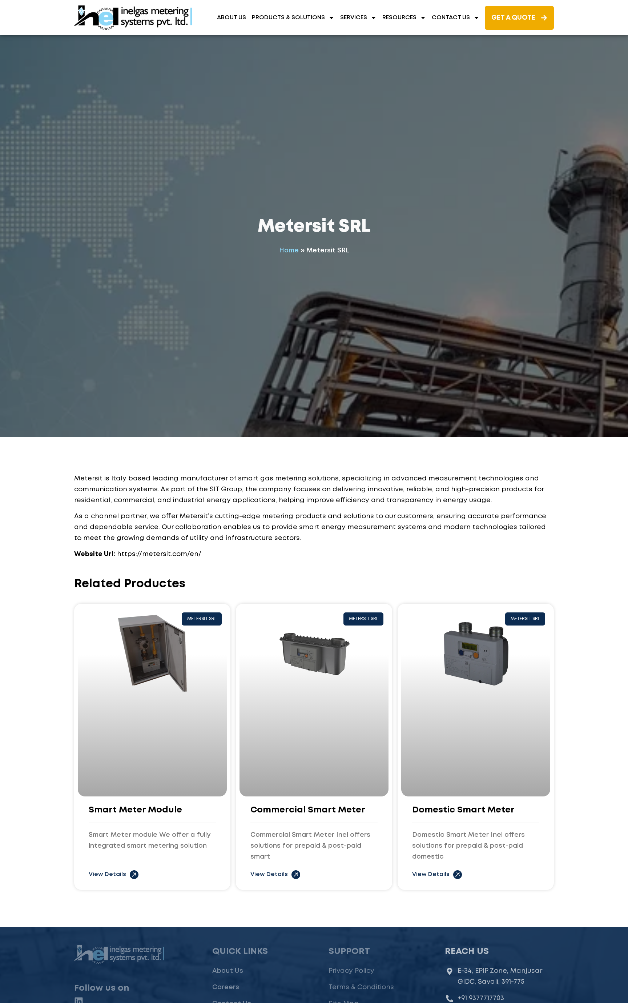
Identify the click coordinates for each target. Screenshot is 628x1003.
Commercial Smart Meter (307, 810)
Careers (225, 987)
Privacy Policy (351, 971)
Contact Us (451, 17)
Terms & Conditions (361, 987)
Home (289, 250)
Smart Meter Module (135, 810)
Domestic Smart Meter (463, 810)
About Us (231, 17)
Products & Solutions (288, 17)
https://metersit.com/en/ (159, 554)
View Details (107, 874)
